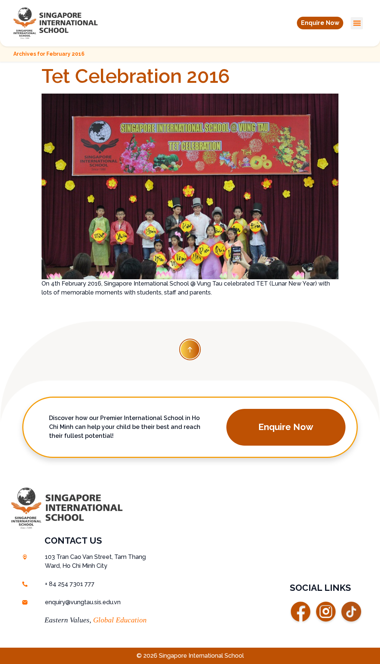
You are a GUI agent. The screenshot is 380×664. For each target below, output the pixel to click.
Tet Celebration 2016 (136, 76)
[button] (320, 23)
